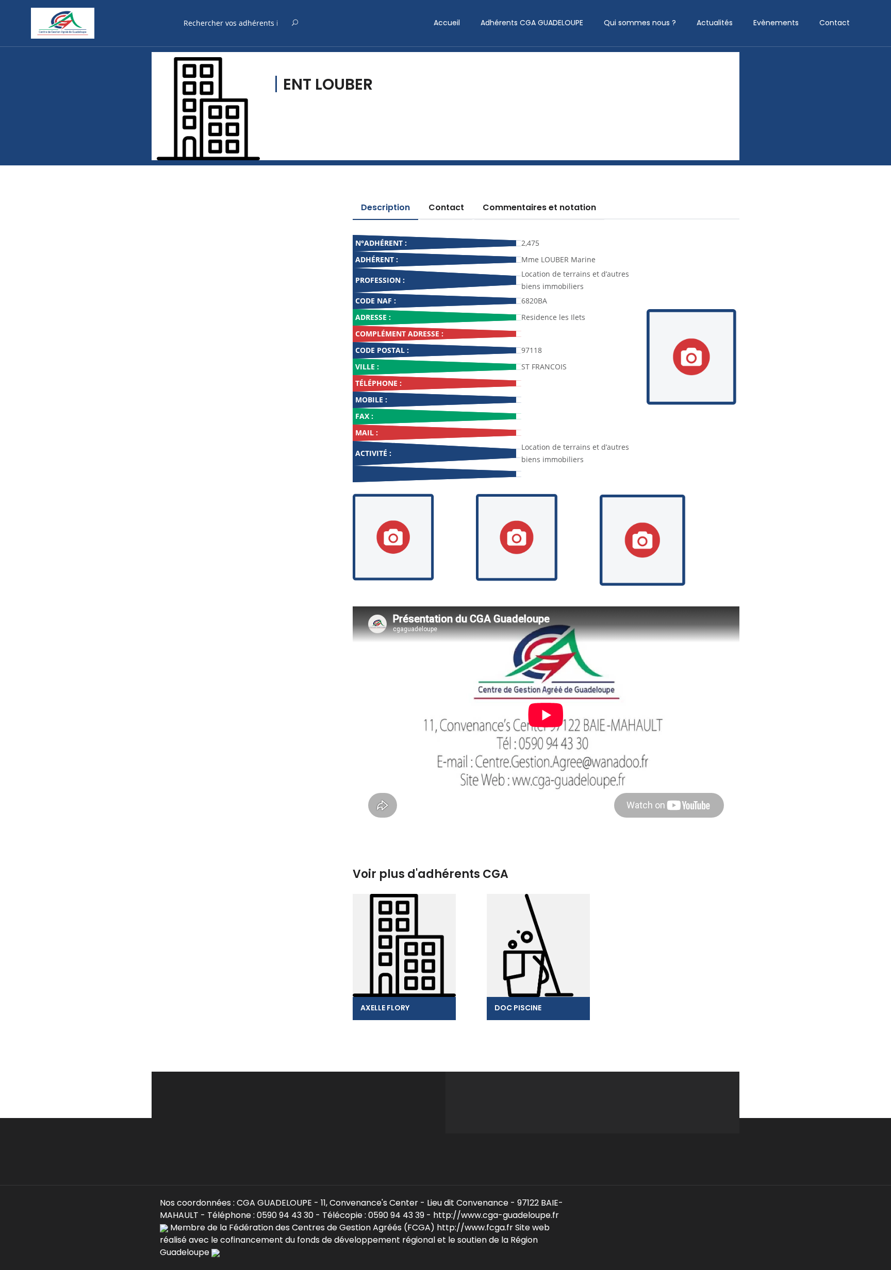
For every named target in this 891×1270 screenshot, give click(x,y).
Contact (834, 23)
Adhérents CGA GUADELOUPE (532, 23)
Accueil (447, 23)
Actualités (715, 23)
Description (385, 207)
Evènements (776, 23)
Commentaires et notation (539, 207)
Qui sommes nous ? (640, 23)
